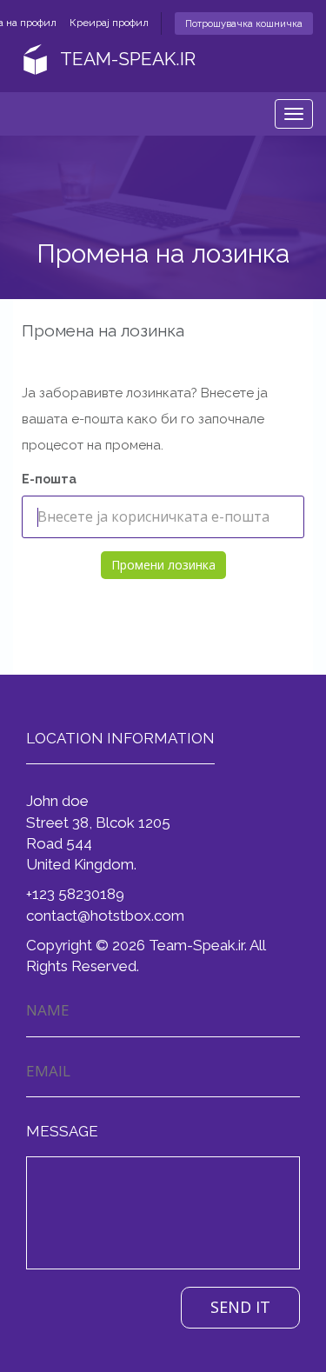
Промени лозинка (163, 564)
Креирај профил (109, 23)
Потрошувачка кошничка (244, 23)
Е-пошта (49, 479)
